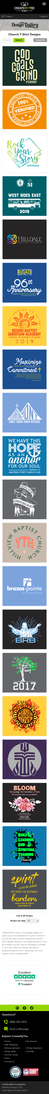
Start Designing (11, 1045)
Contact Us (9, 1062)
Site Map (30, 1051)
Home (7, 1041)
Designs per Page (18, 921)
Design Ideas (10, 1051)
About (7, 1058)
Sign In (44, 16)
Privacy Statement (34, 1048)
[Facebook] (24, 1008)
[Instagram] (17, 1008)
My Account (32, 1041)
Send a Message (19, 1029)
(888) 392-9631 (18, 1022)
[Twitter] (31, 1008)
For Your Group (11, 1055)
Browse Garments (12, 1048)
